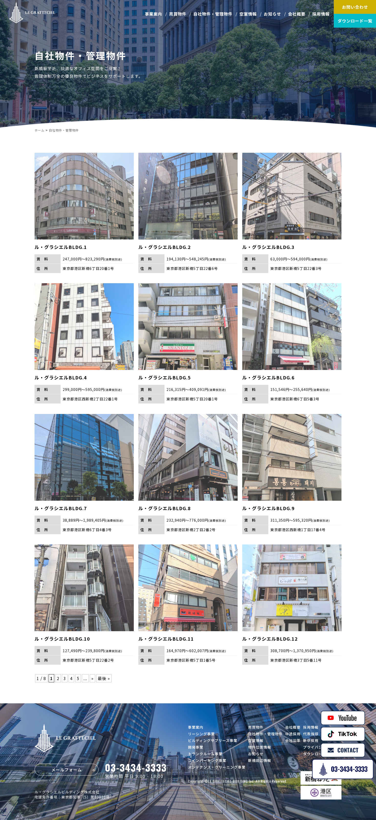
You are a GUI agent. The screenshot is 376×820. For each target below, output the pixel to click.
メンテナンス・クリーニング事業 (217, 767)
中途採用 (293, 733)
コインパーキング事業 (207, 760)
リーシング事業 (201, 733)
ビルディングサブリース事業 (212, 740)
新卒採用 (310, 740)
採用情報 (321, 14)
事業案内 (153, 14)
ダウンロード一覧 (355, 21)
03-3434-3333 (136, 767)
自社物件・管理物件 (213, 14)
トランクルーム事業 (205, 753)
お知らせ (272, 14)
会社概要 (296, 14)
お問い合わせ (355, 7)
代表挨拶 (310, 733)
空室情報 (248, 14)
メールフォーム (66, 770)
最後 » (104, 678)
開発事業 (195, 747)
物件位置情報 (259, 747)
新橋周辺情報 (259, 760)
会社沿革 (293, 740)
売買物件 (177, 14)
